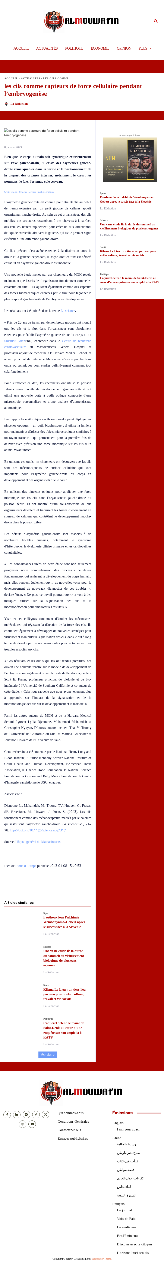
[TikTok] (36, 1114)
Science (47, 946)
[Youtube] (32, 1124)
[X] (33, 886)
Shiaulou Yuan (14, 341)
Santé (46, 985)
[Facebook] (23, 886)
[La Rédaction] (7, 104)
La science (68, 310)
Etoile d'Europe (25, 866)
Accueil (11, 78)
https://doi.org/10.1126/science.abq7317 (38, 830)
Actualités (30, 78)
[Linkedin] (52, 886)
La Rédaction (19, 103)
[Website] (22, 1124)
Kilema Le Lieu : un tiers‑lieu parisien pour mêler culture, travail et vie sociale (64, 994)
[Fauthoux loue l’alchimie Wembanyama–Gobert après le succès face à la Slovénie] (21, 922)
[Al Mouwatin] (82, 21)
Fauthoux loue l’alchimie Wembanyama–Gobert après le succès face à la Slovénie (64, 922)
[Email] (62, 886)
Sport (46, 913)
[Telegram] (72, 886)
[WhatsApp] (43, 886)
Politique (48, 1018)
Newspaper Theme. (102, 1258)
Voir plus (46, 1054)
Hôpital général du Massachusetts (37, 841)
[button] (156, 21)
